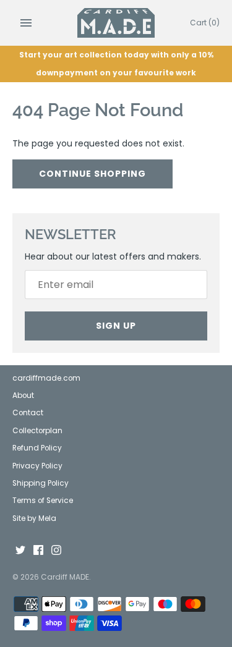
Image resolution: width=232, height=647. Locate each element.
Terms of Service (42, 500)
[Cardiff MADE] (116, 23)
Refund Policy (37, 448)
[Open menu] (26, 22)
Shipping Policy (40, 483)
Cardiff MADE (65, 577)
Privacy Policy (37, 466)
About (23, 395)
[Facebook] (38, 551)
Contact (27, 413)
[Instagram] (56, 551)
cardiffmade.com (46, 378)
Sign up (116, 325)
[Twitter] (20, 551)
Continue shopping (92, 173)
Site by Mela (34, 518)
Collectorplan (37, 431)
